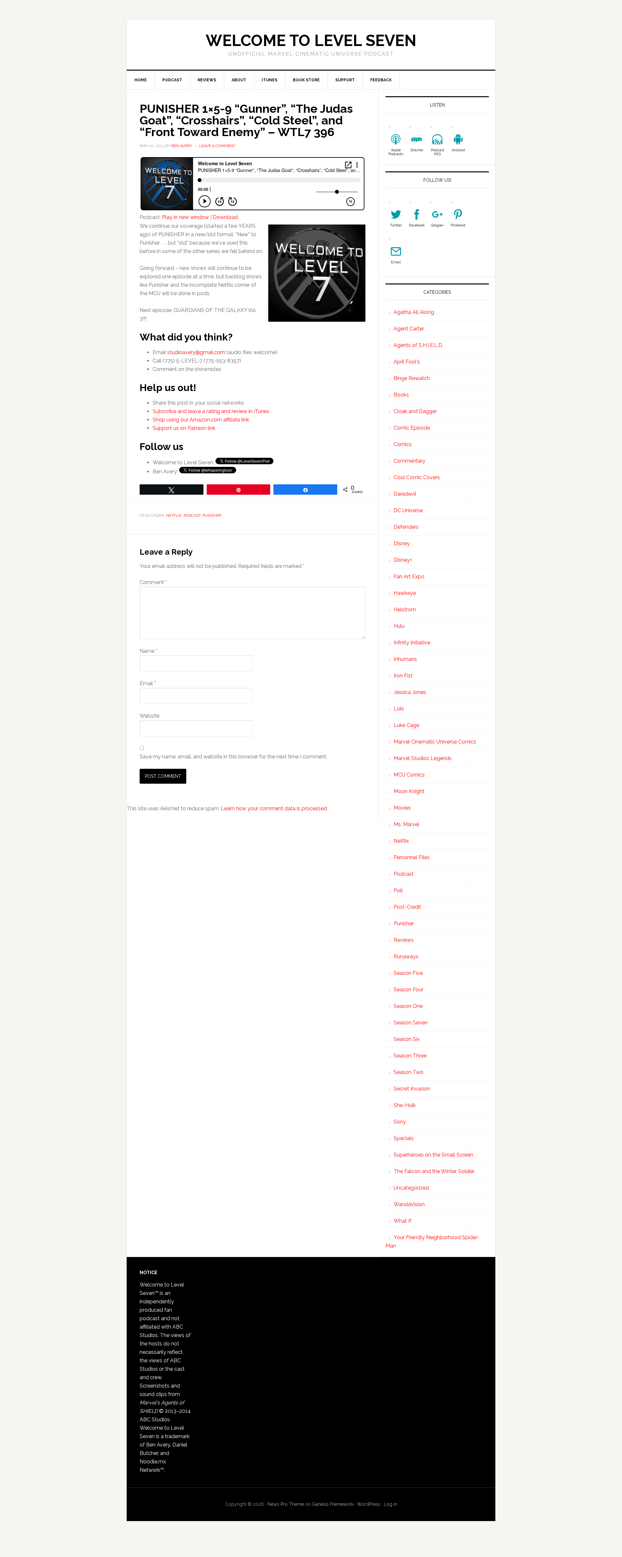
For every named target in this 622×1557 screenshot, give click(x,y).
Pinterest (458, 225)
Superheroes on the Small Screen (433, 1155)
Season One (408, 1006)
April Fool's (407, 362)
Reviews (404, 940)
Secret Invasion (412, 1089)
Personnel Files (412, 857)
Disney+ (403, 560)
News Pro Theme (286, 1504)
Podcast (192, 515)
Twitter (396, 225)
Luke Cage (406, 725)
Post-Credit (407, 907)
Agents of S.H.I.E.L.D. (418, 345)
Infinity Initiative (412, 643)
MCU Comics (409, 775)
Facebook (417, 225)
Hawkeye (405, 593)
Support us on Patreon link (184, 428)
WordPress (368, 1504)
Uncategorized (411, 1188)
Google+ (437, 225)
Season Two (408, 1072)
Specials (404, 1138)
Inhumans (405, 659)
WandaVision (409, 1204)
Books (401, 395)
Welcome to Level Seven (311, 40)
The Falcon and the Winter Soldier (434, 1171)
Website (149, 716)
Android (458, 150)
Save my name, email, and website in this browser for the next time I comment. (233, 757)
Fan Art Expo (409, 576)
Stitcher (416, 150)
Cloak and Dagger (415, 411)
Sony (400, 1122)
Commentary (409, 461)
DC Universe (408, 510)
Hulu (399, 626)
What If (402, 1221)
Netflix (174, 515)
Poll (398, 890)
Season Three (410, 1056)
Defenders (406, 527)
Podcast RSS (437, 152)
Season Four (408, 989)
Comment (153, 582)
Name (148, 651)
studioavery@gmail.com (196, 352)
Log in (390, 1504)
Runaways (406, 956)
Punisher (212, 515)
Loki (399, 709)
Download (225, 217)
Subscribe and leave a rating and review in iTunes (211, 411)
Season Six (407, 1039)
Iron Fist (403, 676)
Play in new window (185, 217)
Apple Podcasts (395, 152)
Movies (402, 808)
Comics (403, 444)
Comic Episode (412, 428)
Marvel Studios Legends (423, 758)
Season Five (408, 973)
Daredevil (405, 494)
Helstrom (405, 609)
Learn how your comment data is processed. (274, 808)
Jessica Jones (410, 692)
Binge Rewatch (412, 378)
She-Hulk (405, 1105)
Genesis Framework (332, 1504)
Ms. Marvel (406, 824)
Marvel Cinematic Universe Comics (435, 742)
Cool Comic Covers (417, 477)
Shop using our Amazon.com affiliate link (201, 420)
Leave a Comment (217, 146)
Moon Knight (409, 791)
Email (148, 683)
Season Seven (411, 1023)
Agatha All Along (414, 312)
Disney (402, 543)
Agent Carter (409, 329)
